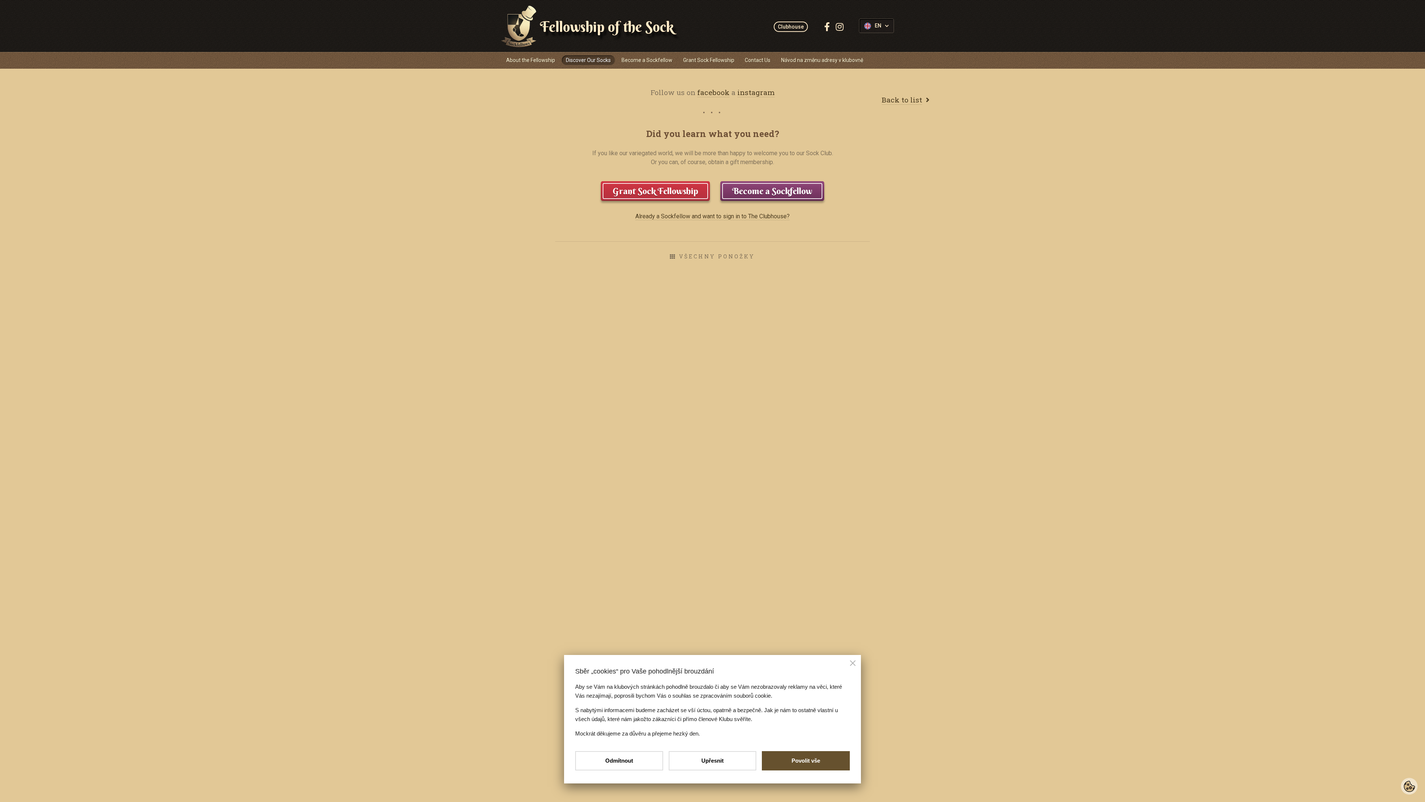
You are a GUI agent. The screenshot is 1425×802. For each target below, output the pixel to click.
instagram (756, 92)
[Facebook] (827, 26)
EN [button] (878, 26)
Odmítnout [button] (619, 760)
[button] (853, 664)
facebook (713, 92)
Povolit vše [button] (806, 760)
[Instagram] (839, 26)
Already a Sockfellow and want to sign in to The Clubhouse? (712, 216)
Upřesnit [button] (712, 760)
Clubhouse (791, 27)
